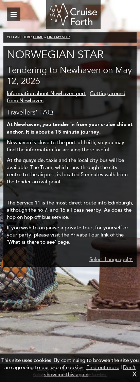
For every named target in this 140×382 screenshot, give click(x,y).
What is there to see (31, 242)
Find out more (102, 367)
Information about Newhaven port (46, 93)
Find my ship (58, 37)
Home (38, 37)
